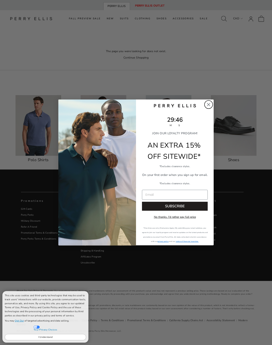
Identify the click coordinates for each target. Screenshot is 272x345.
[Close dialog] (208, 104)
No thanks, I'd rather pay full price (175, 217)
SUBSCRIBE (175, 206)
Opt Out (19, 320)
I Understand (45, 337)
